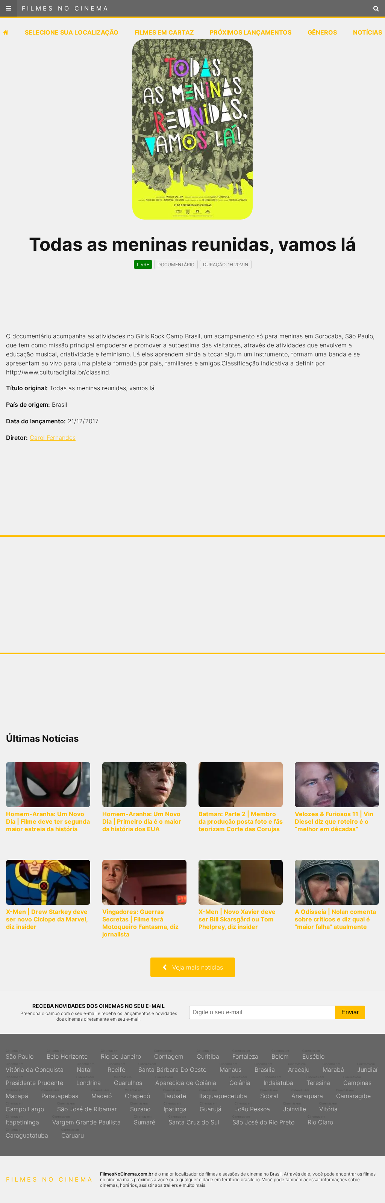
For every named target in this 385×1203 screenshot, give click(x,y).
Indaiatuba (278, 1080)
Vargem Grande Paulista (86, 1120)
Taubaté (174, 1094)
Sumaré (144, 1120)
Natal (85, 1067)
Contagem (168, 1054)
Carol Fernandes (53, 437)
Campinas (357, 1080)
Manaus (230, 1067)
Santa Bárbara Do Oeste (172, 1067)
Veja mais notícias (195, 967)
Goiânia (239, 1080)
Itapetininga (22, 1120)
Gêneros (322, 32)
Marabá (333, 1067)
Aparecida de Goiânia (185, 1080)
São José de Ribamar (87, 1107)
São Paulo (19, 1054)
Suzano (140, 1107)
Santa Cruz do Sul (193, 1120)
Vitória (328, 1107)
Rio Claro (320, 1120)
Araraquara (307, 1094)
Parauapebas (59, 1094)
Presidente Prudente (34, 1080)
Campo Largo (25, 1107)
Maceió (101, 1094)
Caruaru (72, 1133)
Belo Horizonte (67, 1054)
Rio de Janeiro (121, 1054)
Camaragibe (353, 1094)
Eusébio (313, 1054)
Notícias (367, 32)
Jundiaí (367, 1067)
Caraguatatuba (27, 1133)
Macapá (17, 1094)
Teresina (318, 1080)
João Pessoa (252, 1107)
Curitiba (208, 1054)
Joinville (294, 1107)
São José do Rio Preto (263, 1120)
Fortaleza (245, 1054)
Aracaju (298, 1067)
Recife (116, 1067)
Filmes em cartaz (164, 32)
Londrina (88, 1080)
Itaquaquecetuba (223, 1094)
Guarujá (210, 1107)
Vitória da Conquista (35, 1067)
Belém (280, 1054)
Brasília (265, 1067)
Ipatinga (175, 1107)
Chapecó (137, 1094)
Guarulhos (128, 1080)
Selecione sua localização (71, 32)
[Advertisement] (192, 307)
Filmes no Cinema (65, 8)
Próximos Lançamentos (250, 32)
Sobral (269, 1094)
